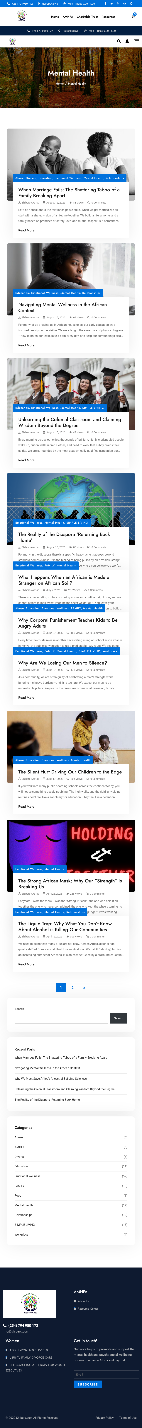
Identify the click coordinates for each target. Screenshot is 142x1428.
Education (45, 178)
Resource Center (88, 1308)
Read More (26, 230)
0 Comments (99, 202)
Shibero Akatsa (30, 202)
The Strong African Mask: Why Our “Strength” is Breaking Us (70, 883)
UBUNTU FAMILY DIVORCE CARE (31, 1357)
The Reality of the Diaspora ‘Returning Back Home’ (64, 537)
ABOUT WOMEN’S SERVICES (29, 1350)
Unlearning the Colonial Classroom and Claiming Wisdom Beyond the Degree (69, 422)
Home (55, 17)
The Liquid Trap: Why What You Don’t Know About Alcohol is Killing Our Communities (65, 926)
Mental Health (93, 178)
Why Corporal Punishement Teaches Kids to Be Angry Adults (68, 622)
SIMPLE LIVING (93, 408)
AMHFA (19, 1147)
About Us (83, 1301)
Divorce (31, 178)
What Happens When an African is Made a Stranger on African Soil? (63, 580)
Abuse (19, 178)
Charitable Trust (87, 17)
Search (19, 1009)
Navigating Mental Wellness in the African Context (62, 307)
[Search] (119, 41)
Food (18, 1195)
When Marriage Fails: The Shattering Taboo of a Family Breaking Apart (69, 192)
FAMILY (50, 565)
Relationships (115, 178)
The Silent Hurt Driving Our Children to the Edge (70, 771)
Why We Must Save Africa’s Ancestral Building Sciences (51, 1078)
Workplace (110, 651)
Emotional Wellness (68, 178)
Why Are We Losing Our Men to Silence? (62, 662)
